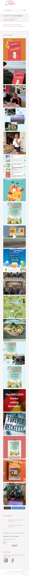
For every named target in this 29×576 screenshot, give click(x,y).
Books (12, 573)
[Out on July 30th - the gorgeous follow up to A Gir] (14, 447)
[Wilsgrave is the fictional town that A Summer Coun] (14, 307)
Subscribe (14, 545)
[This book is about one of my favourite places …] (14, 73)
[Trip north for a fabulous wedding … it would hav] (14, 330)
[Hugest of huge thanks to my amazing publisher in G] (14, 494)
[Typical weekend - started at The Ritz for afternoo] (14, 96)
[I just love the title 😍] (14, 260)
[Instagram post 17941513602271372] (14, 190)
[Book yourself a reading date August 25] (14, 470)
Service (15, 18)
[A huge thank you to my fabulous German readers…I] (14, 400)
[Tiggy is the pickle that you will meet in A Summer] (14, 353)
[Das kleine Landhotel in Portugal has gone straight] (14, 49)
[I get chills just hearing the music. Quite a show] (14, 283)
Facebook (21, 555)
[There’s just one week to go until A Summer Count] (14, 377)
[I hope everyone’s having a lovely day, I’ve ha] (14, 166)
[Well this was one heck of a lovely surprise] (14, 236)
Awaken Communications (16, 571)
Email (4, 541)
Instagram (5, 556)
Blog (16, 573)
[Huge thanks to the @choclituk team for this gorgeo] (14, 424)
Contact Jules (20, 573)
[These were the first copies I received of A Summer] (14, 143)
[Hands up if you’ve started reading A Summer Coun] (14, 213)
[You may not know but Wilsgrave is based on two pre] (14, 119)
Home (11, 18)
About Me (8, 573)
